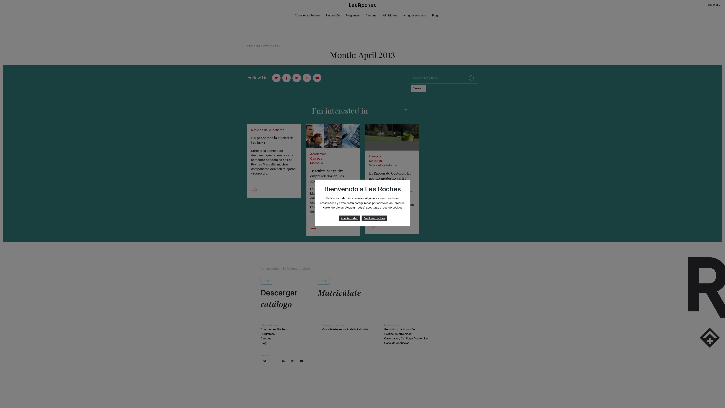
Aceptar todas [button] (349, 218)
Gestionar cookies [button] (374, 218)
